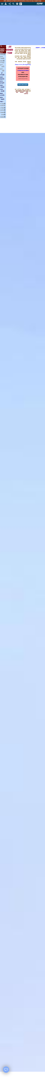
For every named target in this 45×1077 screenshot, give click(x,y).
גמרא (2, 108)
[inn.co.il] (20, 4)
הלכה (2, 110)
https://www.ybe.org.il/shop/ (23, 64)
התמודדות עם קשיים (23, 70)
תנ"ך (2, 115)
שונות (2, 117)
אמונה (2, 54)
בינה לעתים (2, 82)
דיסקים (38, 48)
